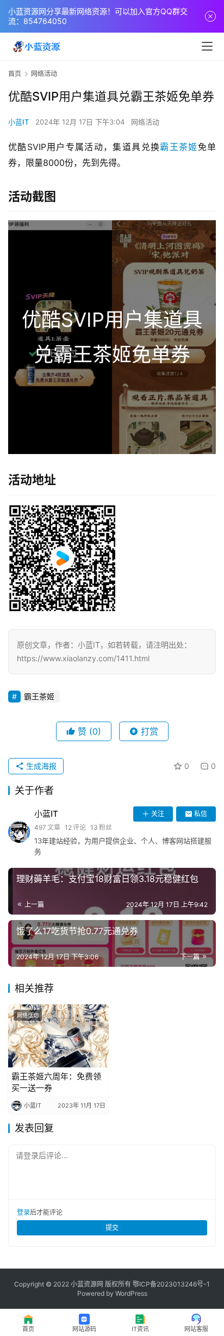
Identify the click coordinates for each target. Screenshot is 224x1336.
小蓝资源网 (87, 1284)
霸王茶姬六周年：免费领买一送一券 (56, 1082)
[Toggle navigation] (207, 46)
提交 (112, 1227)
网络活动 (145, 121)
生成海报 (40, 765)
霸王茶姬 (178, 146)
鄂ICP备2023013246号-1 (171, 1284)
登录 (23, 1212)
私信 (200, 814)
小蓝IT (18, 121)
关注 (157, 814)
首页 (14, 74)
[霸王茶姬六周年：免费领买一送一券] (58, 1035)
